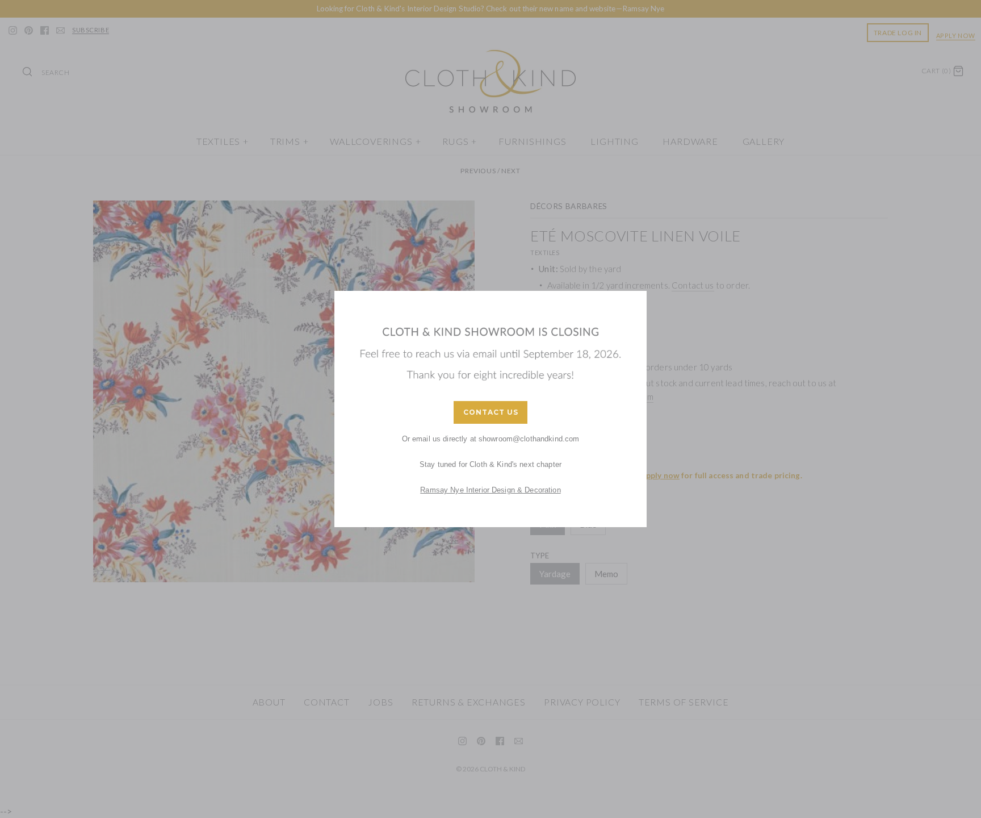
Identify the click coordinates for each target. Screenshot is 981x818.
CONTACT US (490, 412)
